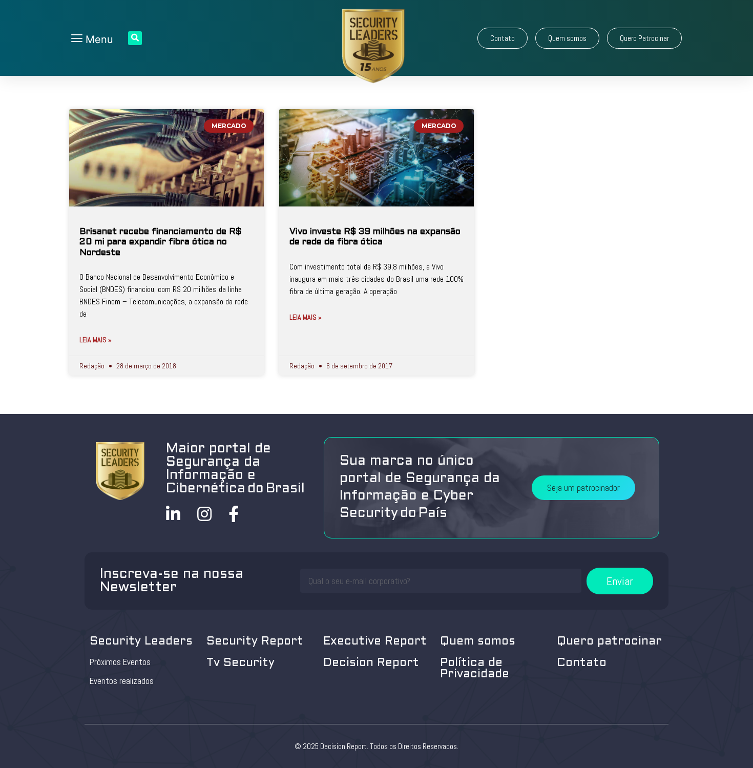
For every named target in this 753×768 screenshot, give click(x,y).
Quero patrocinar (609, 641)
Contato (581, 663)
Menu (97, 39)
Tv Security (240, 663)
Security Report (254, 641)
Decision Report (371, 663)
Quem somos (477, 641)
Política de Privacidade (474, 669)
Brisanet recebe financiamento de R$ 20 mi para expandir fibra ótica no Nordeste (160, 242)
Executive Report (375, 641)
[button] (502, 38)
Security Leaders (141, 641)
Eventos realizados (122, 681)
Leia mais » (95, 339)
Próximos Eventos (120, 662)
